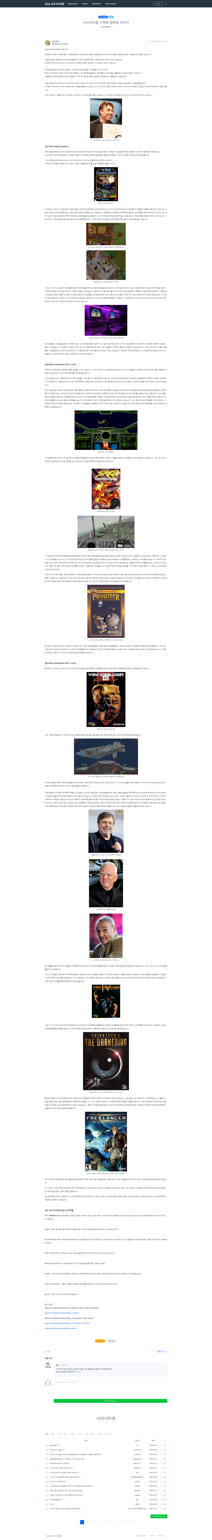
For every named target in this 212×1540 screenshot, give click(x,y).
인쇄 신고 (163, 1351)
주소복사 (163, 41)
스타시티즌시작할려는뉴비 (137, 1508)
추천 (101, 1341)
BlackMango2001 (137, 1477)
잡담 (59, 1434)
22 (124, 1522)
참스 (61, 1365)
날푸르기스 (137, 1463)
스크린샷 (72, 1434)
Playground (73, 4)
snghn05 (137, 1454)
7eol (137, 1472)
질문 (86, 1434)
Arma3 (85, 4)
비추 (112, 1341)
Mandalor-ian (137, 1459)
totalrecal (137, 1490)
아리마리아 (137, 1450)
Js (137, 1445)
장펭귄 (137, 1504)
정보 (65, 1434)
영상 (80, 1434)
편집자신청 (108, 1434)
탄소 (137, 1499)
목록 (48, 1351)
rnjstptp (137, 1495)
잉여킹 (137, 1481)
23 (129, 1522)
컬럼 (111, 17)
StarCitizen (96, 4)
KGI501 (137, 1486)
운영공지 (161, 1535)
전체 (52, 1434)
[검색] (165, 4)
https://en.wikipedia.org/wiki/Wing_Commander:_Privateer (67, 1323)
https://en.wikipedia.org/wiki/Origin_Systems (62, 1313)
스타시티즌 (103, 17)
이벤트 (99, 1434)
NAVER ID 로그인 (110, 1401)
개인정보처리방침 (141, 1535)
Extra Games (111, 4)
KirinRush (56, 41)
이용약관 (152, 1535)
